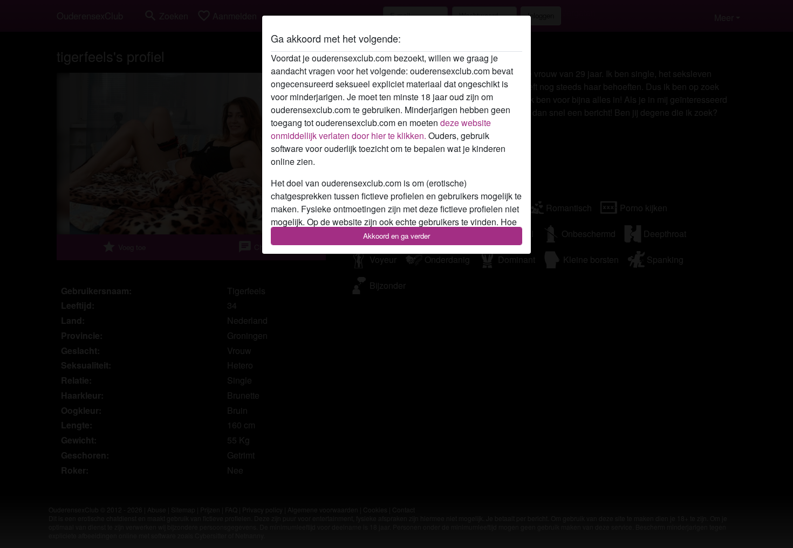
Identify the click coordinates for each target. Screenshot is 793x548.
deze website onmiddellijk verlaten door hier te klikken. (381, 129)
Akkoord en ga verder (396, 236)
